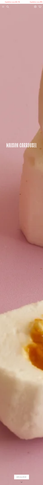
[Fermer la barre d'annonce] (41, 1)
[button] (3, 6)
